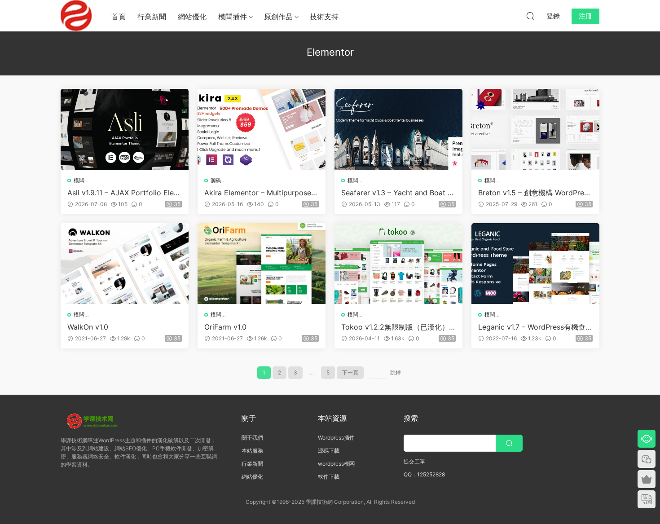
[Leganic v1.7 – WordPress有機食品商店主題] (535, 263)
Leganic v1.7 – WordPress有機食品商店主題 (535, 326)
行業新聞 (151, 16)
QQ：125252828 (424, 474)
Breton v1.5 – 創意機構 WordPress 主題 (534, 192)
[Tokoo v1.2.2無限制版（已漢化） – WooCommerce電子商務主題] (398, 263)
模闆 (79, 180)
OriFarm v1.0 (225, 326)
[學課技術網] (76, 15)
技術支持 (324, 16)
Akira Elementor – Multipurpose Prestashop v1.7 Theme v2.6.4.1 (261, 192)
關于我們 (252, 437)
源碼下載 (328, 450)
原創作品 (278, 16)
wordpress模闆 (336, 463)
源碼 (216, 180)
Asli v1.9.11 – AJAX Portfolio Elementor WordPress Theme (123, 192)
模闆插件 (232, 16)
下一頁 (350, 372)
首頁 (118, 16)
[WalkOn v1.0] (125, 263)
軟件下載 (328, 476)
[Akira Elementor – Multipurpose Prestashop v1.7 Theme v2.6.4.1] (262, 129)
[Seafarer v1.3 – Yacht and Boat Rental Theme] (398, 129)
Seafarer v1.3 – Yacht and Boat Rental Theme (396, 192)
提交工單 (414, 461)
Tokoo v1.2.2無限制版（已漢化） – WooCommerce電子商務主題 (398, 326)
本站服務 (252, 450)
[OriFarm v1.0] (262, 263)
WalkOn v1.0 (87, 326)
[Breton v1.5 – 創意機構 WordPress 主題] (535, 129)
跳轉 (395, 372)
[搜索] (530, 15)
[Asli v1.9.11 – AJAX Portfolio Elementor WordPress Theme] (125, 129)
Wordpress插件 (336, 437)
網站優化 (192, 16)
